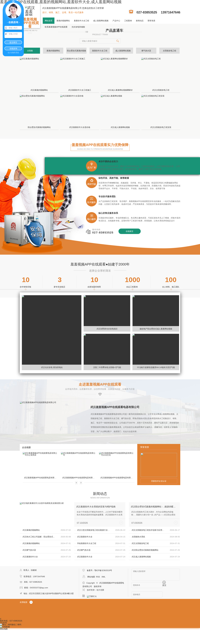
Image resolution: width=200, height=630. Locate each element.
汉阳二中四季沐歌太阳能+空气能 (107, 367)
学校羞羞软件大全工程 (86, 543)
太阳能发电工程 (169, 51)
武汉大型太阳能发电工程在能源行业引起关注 (94, 530)
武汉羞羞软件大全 (84, 537)
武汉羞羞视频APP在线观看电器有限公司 (114, 407)
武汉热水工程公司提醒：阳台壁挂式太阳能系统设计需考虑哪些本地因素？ (40, 537)
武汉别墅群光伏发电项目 (107, 329)
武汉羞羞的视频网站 (39, 90)
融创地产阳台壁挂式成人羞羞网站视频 (156, 329)
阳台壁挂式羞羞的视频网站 (39, 127)
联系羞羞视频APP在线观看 (56, 27)
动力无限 (100, 590)
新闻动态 (140, 21)
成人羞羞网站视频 (100, 21)
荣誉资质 (151, 21)
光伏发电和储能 (78, 27)
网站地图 (91, 577)
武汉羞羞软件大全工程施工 (79, 90)
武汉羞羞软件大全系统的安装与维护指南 (96, 506)
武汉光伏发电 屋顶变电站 (52, 367)
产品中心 (116, 21)
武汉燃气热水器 (29, 550)
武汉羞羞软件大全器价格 (79, 127)
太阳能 (30, 51)
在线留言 (129, 231)
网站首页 (48, 21)
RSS (98, 577)
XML (103, 577)
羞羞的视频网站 (63, 21)
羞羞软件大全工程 (81, 21)
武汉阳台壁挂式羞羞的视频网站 (145, 550)
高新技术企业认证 (158, 481)
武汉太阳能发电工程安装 (160, 127)
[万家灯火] (92, 596)
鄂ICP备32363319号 (103, 570)
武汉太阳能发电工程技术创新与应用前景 (149, 530)
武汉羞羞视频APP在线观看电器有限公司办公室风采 (41, 478)
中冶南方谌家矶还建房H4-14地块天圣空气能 (156, 367)
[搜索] (117, 40)
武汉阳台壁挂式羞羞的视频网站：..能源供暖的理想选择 (153, 506)
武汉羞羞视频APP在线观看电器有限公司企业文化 (117, 478)
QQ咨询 (3, 623)
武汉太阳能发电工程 (160, 90)
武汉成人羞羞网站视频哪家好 (120, 90)
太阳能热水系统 (138, 537)
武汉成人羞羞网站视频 (120, 127)
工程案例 (128, 21)
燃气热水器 (146, 51)
